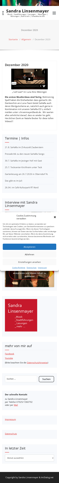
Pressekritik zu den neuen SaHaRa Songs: (25, 153)
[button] (55, 217)
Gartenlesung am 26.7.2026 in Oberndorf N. (26, 174)
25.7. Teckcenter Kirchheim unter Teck (23, 167)
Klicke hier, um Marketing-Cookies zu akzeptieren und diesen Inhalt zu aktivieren (29, 273)
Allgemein (26, 39)
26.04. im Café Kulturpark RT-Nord (22, 187)
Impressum (42, 267)
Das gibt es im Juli (13, 180)
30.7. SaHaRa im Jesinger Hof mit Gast (23, 160)
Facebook (9, 353)
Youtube (9, 358)
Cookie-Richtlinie (18, 267)
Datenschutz (31, 267)
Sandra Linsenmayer (27, 10)
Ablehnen (29, 254)
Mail (16, 405)
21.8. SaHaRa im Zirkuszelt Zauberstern (24, 147)
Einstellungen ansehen (29, 262)
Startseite (13, 39)
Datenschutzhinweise (37, 362)
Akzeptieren (30, 246)
